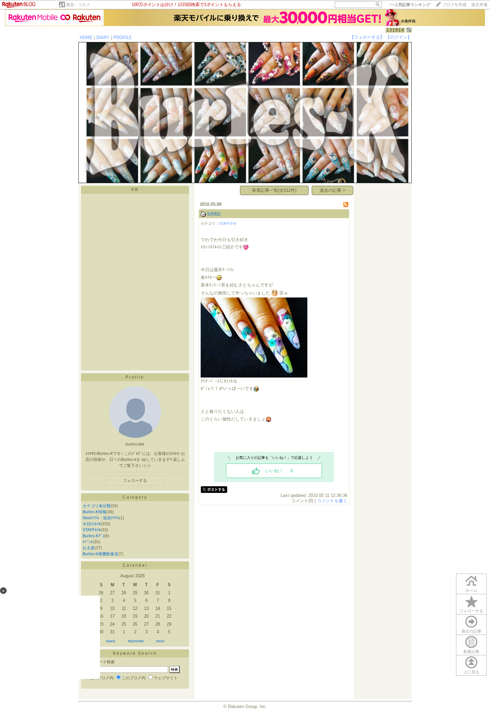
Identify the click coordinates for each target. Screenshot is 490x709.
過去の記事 (471, 631)
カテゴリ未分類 (97, 506)
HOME (86, 37)
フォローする (135, 480)
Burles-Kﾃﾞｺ (93, 536)
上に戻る (471, 672)
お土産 (89, 548)
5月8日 (214, 213)
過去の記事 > (332, 190)
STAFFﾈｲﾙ (92, 530)
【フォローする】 (367, 37)
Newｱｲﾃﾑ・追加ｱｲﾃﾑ (101, 518)
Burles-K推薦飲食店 (100, 554)
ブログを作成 (454, 4)
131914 (395, 30)
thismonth (136, 641)
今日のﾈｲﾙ (92, 524)
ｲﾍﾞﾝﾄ (88, 542)
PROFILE (122, 37)
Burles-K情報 (94, 512)
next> (160, 641)
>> (410, 4)
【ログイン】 (399, 37)
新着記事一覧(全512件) (274, 190)
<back (110, 641)
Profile (135, 377)
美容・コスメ (78, 4)
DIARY (103, 37)
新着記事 (471, 651)
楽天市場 (479, 4)
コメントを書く (332, 500)
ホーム (471, 590)
